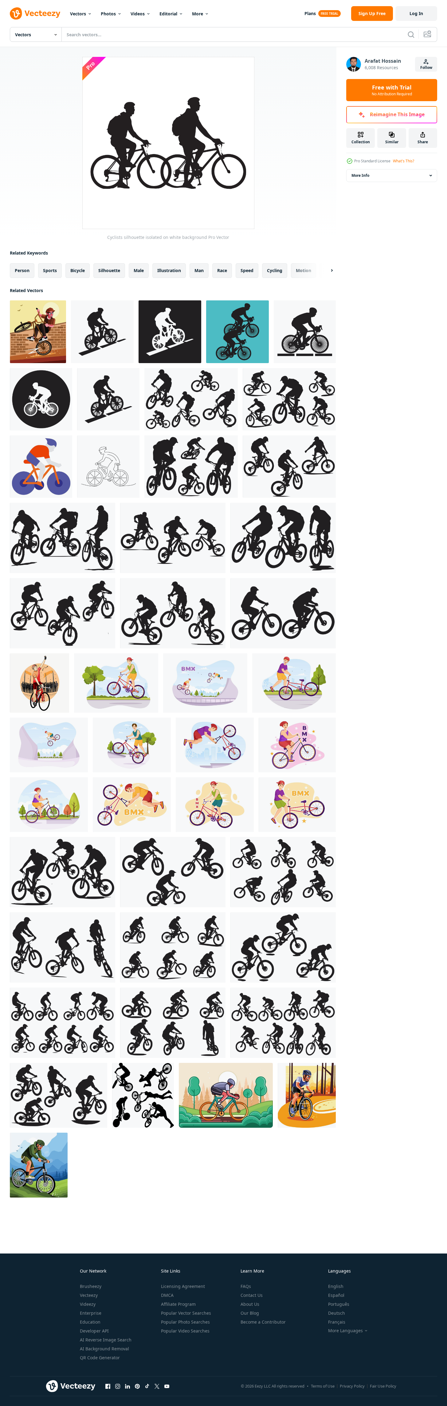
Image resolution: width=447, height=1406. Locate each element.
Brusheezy (90, 1286)
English (335, 1286)
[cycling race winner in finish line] (39, 683)
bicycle (77, 270)
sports (50, 270)
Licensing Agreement (183, 1286)
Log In (416, 13)
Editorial (168, 14)
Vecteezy (89, 1295)
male (139, 270)
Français (336, 1322)
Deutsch (336, 1313)
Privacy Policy (352, 1386)
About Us (250, 1304)
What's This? (403, 161)
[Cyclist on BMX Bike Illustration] (38, 331)
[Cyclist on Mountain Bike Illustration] (39, 1165)
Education (90, 1322)
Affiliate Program (178, 1304)
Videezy (88, 1304)
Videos (138, 14)
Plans (310, 13)
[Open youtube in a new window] (166, 1386)
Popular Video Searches (185, 1331)
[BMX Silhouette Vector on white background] (143, 1095)
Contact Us (252, 1295)
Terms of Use (323, 1386)
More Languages (345, 1330)
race (222, 270)
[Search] (411, 34)
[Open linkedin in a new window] (127, 1386)
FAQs (246, 1286)
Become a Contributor (263, 1322)
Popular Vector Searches (186, 1313)
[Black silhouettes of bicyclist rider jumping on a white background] (62, 872)
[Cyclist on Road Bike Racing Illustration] (307, 1095)
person (22, 270)
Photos (108, 14)
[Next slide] (326, 270)
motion (303, 270)
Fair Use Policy (383, 1386)
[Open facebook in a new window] (107, 1386)
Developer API (94, 1331)
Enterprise (90, 1313)
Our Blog (250, 1313)
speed (247, 270)
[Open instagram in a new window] (117, 1386)
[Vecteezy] (35, 13)
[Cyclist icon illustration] (41, 466)
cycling (274, 270)
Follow (426, 67)
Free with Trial (392, 90)
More (197, 14)
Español (336, 1295)
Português (338, 1304)
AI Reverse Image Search (105, 1340)
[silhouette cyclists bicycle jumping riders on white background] (191, 399)
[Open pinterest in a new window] (137, 1386)
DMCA (167, 1295)
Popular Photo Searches (185, 1322)
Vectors (78, 14)
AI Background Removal (104, 1349)
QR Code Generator (100, 1357)
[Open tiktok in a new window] (147, 1386)
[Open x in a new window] (157, 1386)
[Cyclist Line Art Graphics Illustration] (226, 1095)
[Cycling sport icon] (102, 331)
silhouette (109, 270)
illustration (169, 270)
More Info (360, 175)
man (199, 270)
